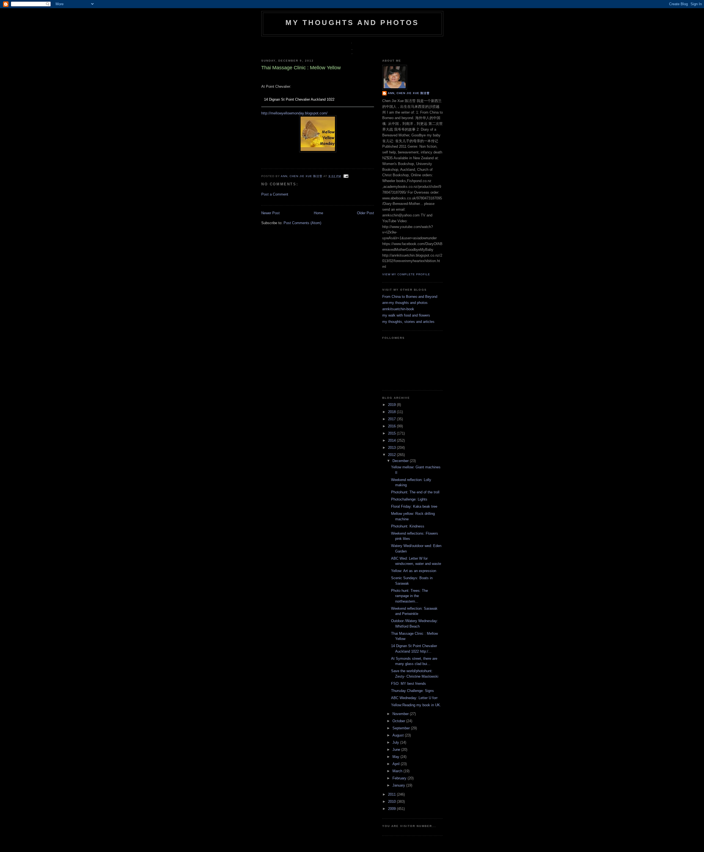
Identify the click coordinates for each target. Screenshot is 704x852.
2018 (392, 412)
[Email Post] (345, 176)
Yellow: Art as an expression (413, 571)
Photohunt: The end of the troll (415, 492)
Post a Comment (274, 194)
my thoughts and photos (352, 22)
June (396, 749)
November (401, 714)
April (396, 764)
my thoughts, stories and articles (408, 322)
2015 (392, 433)
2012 (392, 455)
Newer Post (270, 213)
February (400, 778)
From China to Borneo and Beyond (409, 297)
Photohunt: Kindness (407, 526)
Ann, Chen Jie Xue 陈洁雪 (302, 176)
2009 (392, 809)
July (396, 742)
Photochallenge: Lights (409, 499)
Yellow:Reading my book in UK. (416, 705)
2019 (392, 405)
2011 (392, 794)
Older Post (365, 213)
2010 (392, 801)
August (398, 735)
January (399, 785)
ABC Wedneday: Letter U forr (414, 698)
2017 (392, 419)
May (396, 757)
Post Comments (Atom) (302, 223)
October (399, 721)
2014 (392, 440)
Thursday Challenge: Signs (412, 691)
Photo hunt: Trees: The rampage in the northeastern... (409, 596)
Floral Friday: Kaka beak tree (414, 506)
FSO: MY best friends (408, 683)
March (397, 771)
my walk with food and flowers (406, 315)
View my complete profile (406, 274)
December (401, 461)
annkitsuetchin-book (398, 309)
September (401, 728)
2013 (392, 448)
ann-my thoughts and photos (405, 303)
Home (318, 213)
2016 (392, 426)
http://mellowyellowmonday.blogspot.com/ (294, 113)
